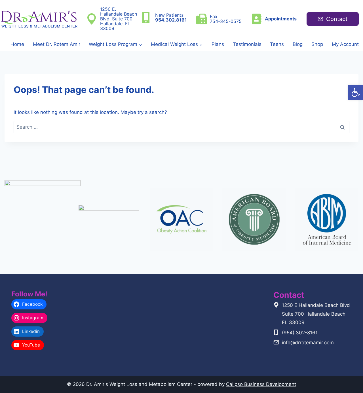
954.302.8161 (171, 20)
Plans (218, 44)
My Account (345, 44)
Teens (277, 44)
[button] (355, 92)
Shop (317, 44)
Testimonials (247, 44)
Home (17, 44)
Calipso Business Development (261, 384)
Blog (298, 44)
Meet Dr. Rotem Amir (56, 44)
